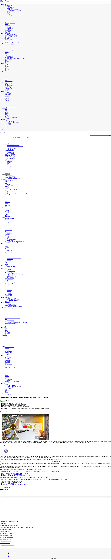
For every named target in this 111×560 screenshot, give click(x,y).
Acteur (6, 109)
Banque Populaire (8, 94)
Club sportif (9, 115)
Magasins (4, 43)
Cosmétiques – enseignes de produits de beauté (15, 58)
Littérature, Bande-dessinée (10, 59)
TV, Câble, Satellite (10, 121)
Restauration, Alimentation (9, 130)
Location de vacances (8, 85)
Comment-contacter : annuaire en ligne (100, 135)
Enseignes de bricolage (9, 50)
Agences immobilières (9, 22)
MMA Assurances (10, 13)
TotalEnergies (7, 37)
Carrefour (6, 45)
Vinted (6, 72)
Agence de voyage (8, 87)
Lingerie (6, 51)
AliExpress (7, 74)
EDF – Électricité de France (10, 34)
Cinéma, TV (7, 120)
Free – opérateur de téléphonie (10, 40)
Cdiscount (6, 76)
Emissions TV (9, 123)
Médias (3, 119)
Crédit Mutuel (7, 98)
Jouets (6, 62)
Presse (6, 127)
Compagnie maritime (8, 88)
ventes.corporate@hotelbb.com (24, 475)
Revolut (6, 102)
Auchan (6, 46)
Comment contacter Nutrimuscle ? (6, 535)
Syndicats (8, 29)
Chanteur (6, 111)
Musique (6, 128)
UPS (5, 70)
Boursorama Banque (8, 104)
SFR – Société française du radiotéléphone (12, 42)
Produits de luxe (10, 56)
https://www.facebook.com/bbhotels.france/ (14, 481)
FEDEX (6, 67)
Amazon (6, 73)
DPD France (7, 66)
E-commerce (4, 71)
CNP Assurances (10, 11)
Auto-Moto (7, 90)
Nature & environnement (9, 18)
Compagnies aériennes (9, 83)
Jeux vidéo (7, 126)
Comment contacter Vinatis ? (5, 531)
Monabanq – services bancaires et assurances (13, 105)
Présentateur (7, 116)
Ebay (6, 213)
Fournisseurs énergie (6, 33)
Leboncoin (7, 75)
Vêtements (6, 52)
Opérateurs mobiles (5, 38)
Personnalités (4, 108)
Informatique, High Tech (9, 19)
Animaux (6, 24)
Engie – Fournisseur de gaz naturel (11, 35)
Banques (3, 91)
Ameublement (7, 48)
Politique (8, 118)
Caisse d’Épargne (8, 93)
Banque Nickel (7, 101)
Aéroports (6, 84)
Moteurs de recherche (8, 81)
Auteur (6, 110)
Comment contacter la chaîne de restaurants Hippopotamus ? (13, 491)
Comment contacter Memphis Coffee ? (9, 493)
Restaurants (4, 129)
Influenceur (7, 113)
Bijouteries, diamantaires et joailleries (11, 54)
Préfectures (9, 26)
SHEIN (6, 80)
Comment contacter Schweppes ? (6, 539)
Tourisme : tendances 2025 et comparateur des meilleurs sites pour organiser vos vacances (16, 527)
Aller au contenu (3, 0)
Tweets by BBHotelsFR (6, 487)
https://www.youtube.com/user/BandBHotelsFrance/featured (17, 484)
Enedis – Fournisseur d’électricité (11, 36)
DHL (6, 65)
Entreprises (4, 4)
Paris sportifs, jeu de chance (10, 23)
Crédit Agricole (7, 96)
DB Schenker (7, 69)
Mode (6, 55)
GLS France (7, 68)
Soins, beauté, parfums (9, 57)
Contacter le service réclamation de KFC (9, 494)
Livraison (4, 63)
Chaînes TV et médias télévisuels (13, 122)
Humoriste (6, 112)
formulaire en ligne (41, 469)
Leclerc (6, 47)
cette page (41, 463)
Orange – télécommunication (10, 41)
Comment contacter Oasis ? (5, 543)
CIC (5, 99)
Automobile (7, 89)
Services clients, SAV (8, 5)
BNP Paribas (7, 92)
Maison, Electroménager (9, 20)
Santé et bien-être (8, 31)
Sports (6, 60)
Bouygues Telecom (8, 39)
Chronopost (7, 64)
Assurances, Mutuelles (9, 8)
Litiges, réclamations (10, 7)
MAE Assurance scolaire (11, 12)
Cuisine (6, 53)
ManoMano (7, 79)
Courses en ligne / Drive (9, 44)
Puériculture (7, 61)
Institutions (9, 27)
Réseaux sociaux (10, 16)
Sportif (6, 114)
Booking (8, 86)
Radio (6, 125)
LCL (5, 95)
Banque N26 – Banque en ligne (10, 107)
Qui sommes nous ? (12, 552)
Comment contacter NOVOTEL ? (8, 492)
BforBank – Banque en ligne (10, 103)
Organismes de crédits (9, 14)
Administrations (7, 25)
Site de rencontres (10, 17)
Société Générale (8, 100)
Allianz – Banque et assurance (12, 9)
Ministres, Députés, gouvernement (11, 117)
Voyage (3, 82)
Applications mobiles (8, 15)
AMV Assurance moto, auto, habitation (14, 10)
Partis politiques (10, 28)
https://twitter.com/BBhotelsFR (11, 483)
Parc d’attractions (8, 30)
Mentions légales (11, 553)
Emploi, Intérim (7, 32)
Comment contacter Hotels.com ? (6, 547)
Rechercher (2, 1)
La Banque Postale (8, 97)
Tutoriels (8, 6)
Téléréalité (9, 124)
